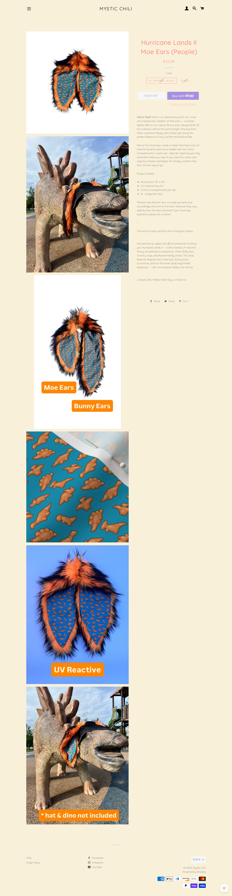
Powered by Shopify (194, 871)
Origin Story (33, 862)
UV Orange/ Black (161, 80)
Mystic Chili (116, 8)
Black (185, 80)
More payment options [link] (183, 104)
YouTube (96, 867)
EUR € (196, 859)
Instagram (97, 862)
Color (169, 73)
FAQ (28, 858)
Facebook (97, 858)
